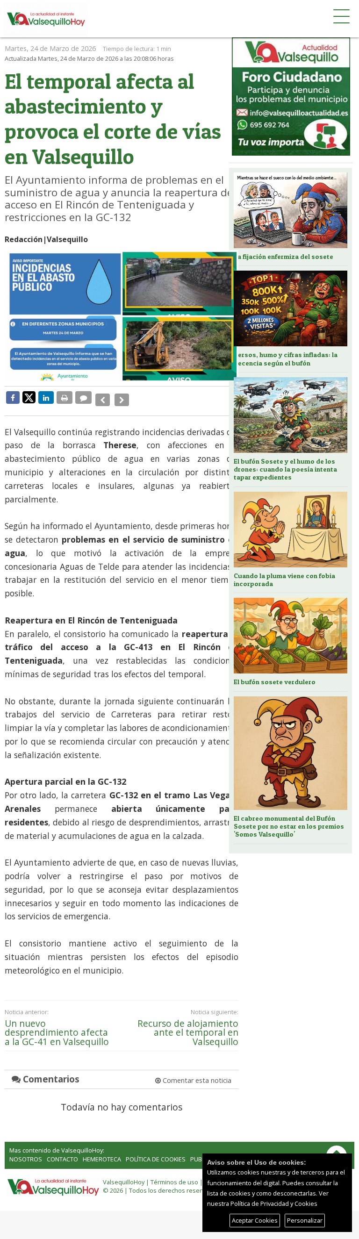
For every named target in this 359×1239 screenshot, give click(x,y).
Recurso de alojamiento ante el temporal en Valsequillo (187, 1025)
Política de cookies (156, 1152)
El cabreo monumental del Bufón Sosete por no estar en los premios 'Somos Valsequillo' (289, 826)
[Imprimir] (64, 397)
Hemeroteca (102, 1152)
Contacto (62, 1152)
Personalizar (305, 1220)
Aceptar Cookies (255, 1220)
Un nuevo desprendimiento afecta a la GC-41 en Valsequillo (57, 1025)
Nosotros (25, 1152)
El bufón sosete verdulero (275, 682)
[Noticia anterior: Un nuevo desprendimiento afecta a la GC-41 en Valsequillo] (101, 397)
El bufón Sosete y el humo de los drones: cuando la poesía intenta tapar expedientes (285, 469)
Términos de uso (174, 1175)
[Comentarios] (83, 397)
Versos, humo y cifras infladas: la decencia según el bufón (285, 359)
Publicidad (206, 1152)
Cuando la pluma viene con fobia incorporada (284, 580)
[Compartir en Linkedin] (46, 397)
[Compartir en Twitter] (29, 396)
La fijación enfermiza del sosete (283, 256)
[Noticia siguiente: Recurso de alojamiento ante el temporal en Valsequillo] (119, 397)
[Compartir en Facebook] (13, 397)
